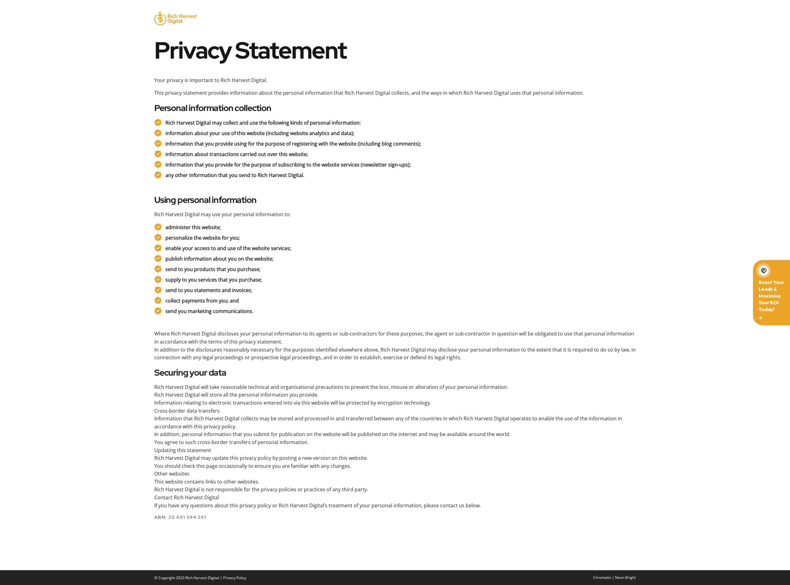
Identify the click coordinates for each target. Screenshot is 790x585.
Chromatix (602, 577)
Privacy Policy (234, 577)
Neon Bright (625, 577)
